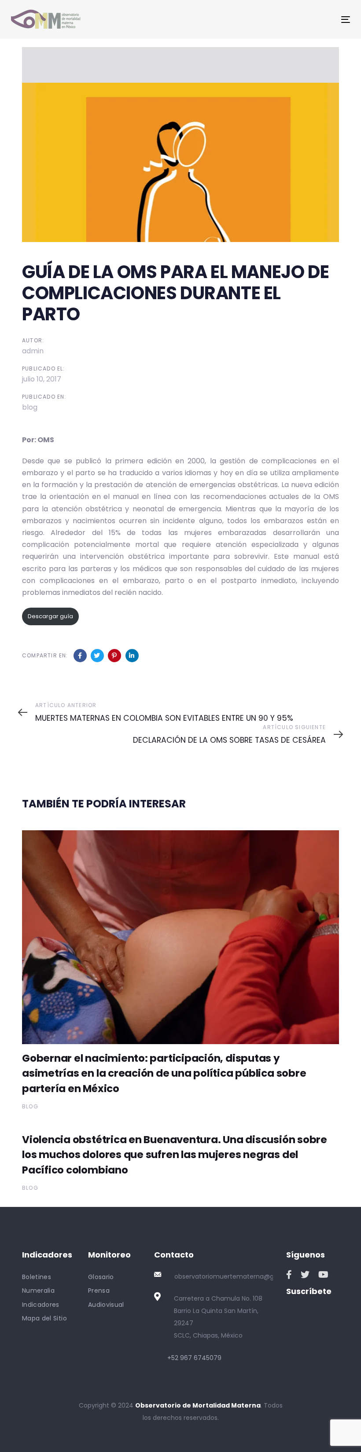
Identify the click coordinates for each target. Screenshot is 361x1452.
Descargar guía (50, 616)
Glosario (101, 1276)
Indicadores (40, 1304)
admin (33, 351)
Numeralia (38, 1290)
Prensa (99, 1290)
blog (29, 407)
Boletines (36, 1276)
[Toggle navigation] (293, 19)
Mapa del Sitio (44, 1318)
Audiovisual (106, 1304)
